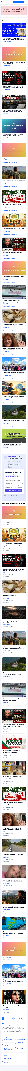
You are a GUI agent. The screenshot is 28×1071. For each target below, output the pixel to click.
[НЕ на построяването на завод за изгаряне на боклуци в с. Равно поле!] (14, 177)
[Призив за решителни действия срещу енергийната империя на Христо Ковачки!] (14, 130)
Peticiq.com (4, 2)
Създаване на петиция (15, 490)
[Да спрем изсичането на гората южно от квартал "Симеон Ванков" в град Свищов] (14, 272)
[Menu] (25, 2)
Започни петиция (18, 1)
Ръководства (6, 1037)
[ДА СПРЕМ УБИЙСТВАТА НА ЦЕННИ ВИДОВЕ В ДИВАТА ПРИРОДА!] (14, 58)
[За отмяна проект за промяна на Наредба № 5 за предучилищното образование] (14, 225)
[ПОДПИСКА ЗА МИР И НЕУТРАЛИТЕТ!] (14, 153)
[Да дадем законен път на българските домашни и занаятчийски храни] (14, 320)
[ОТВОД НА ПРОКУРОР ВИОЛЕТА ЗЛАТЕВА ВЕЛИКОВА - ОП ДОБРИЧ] (14, 344)
